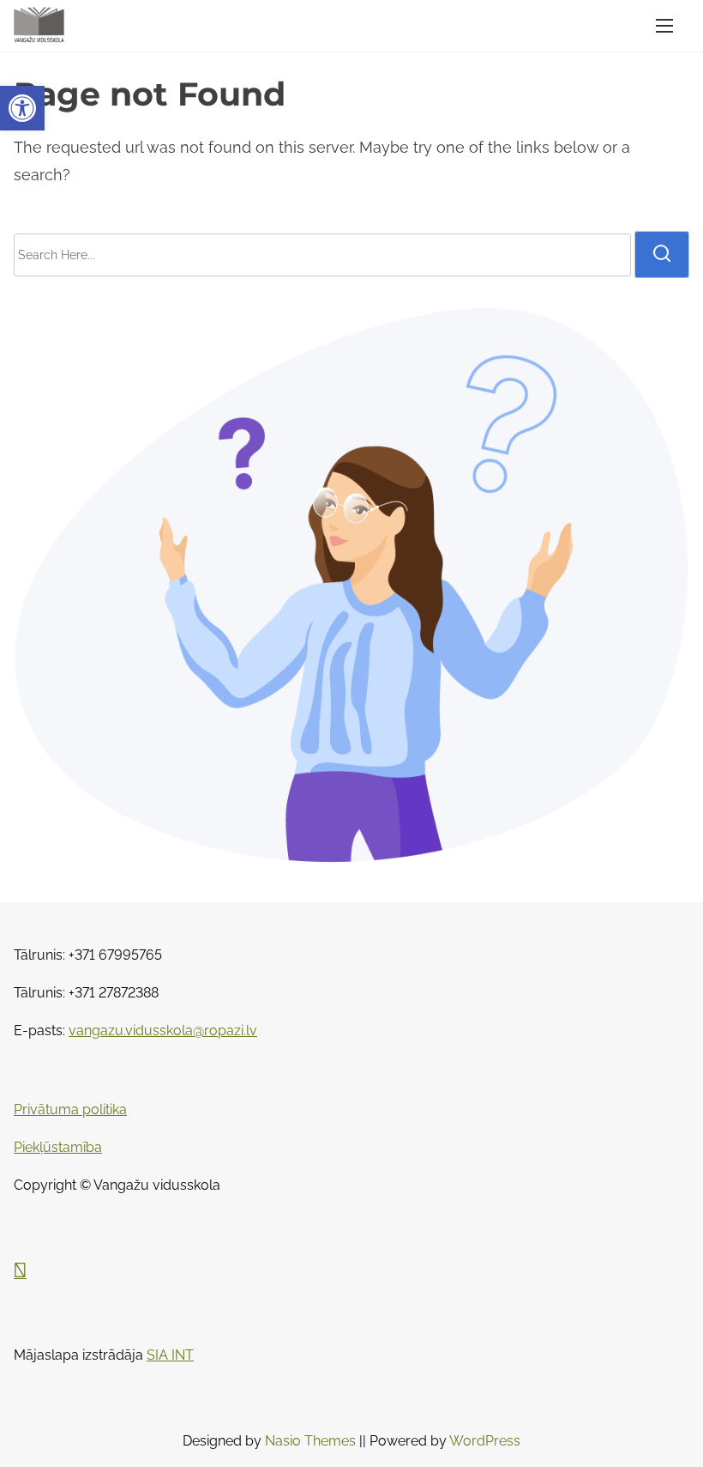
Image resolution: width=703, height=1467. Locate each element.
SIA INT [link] (170, 1355)
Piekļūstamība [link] (58, 1147)
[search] (661, 254)
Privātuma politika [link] (70, 1109)
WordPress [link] (484, 1441)
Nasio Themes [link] (312, 1441)
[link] (22, 108)
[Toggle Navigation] (664, 26)
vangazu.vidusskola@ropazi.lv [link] (163, 1030)
